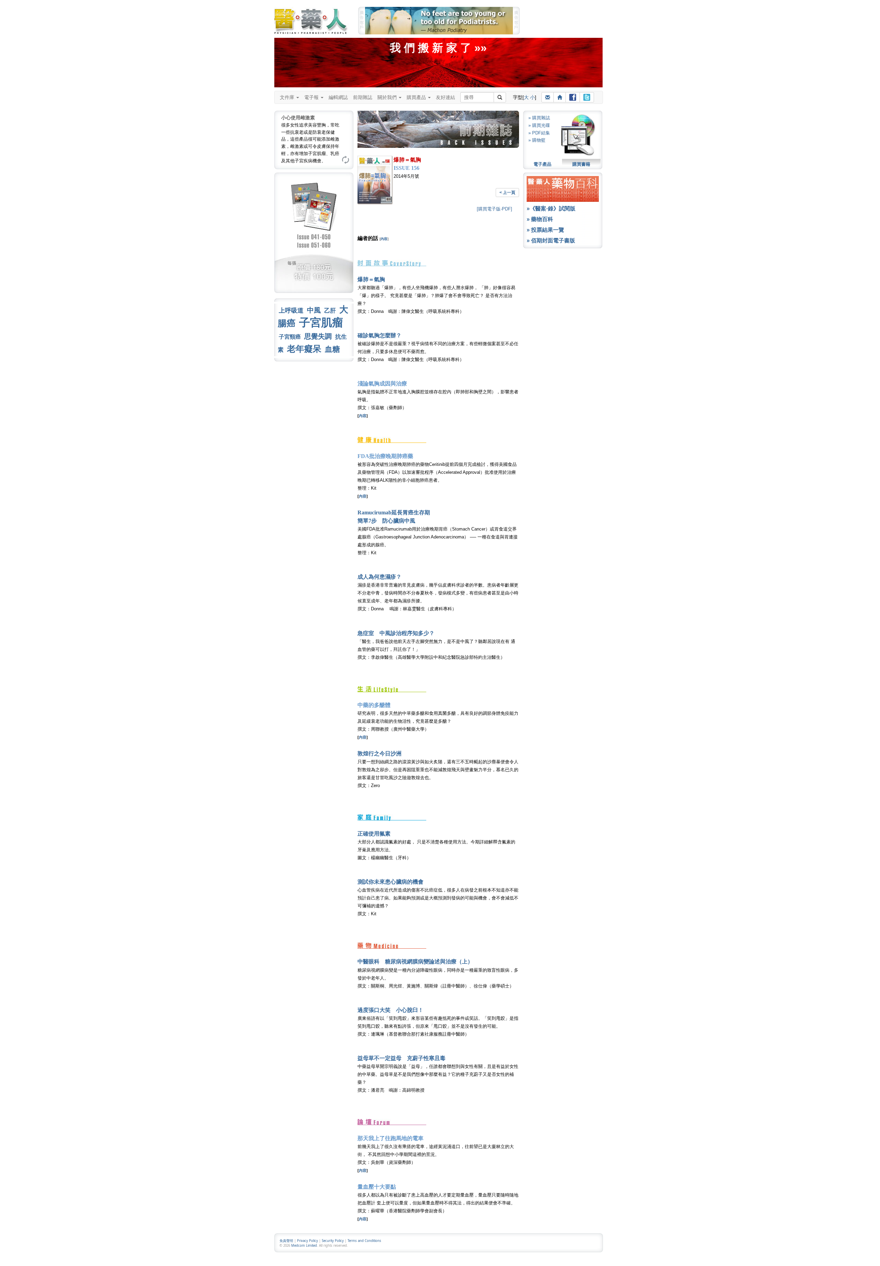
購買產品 (417, 97)
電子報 (312, 97)
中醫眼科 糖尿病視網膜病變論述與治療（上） (415, 961)
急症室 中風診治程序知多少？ (396, 633)
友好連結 (445, 97)
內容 (384, 239)
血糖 (332, 349)
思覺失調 (318, 336)
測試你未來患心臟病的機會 (391, 882)
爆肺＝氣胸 (371, 279)
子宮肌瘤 (321, 322)
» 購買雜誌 (539, 117)
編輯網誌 (338, 97)
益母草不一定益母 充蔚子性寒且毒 (402, 1058)
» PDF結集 (539, 132)
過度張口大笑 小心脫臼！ (391, 1010)
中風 (314, 310)
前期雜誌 (362, 97)
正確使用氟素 (374, 834)
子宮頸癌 (290, 337)
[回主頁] (559, 97)
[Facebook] (572, 97)
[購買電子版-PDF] (494, 208)
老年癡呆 (304, 348)
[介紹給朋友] (547, 97)
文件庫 (288, 97)
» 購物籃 (537, 140)
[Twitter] (587, 97)
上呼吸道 (291, 310)
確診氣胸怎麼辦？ (380, 335)
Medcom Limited (304, 1245)
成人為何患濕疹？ (380, 577)
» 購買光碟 (539, 125)
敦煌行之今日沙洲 (380, 753)
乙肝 (330, 310)
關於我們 (387, 97)
